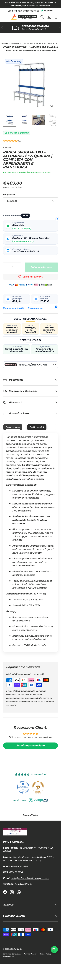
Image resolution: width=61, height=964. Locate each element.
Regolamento (35, 308)
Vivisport (7, 147)
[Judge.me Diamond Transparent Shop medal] (23, 787)
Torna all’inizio (30, 815)
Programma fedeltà (13, 308)
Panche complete (46, 43)
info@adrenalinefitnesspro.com (30, 878)
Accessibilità (8, 956)
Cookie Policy (45, 954)
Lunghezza (9, 194)
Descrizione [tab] (13, 427)
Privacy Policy (30, 954)
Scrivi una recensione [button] (30, 745)
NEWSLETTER (25, 2)
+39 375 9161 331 (24, 883)
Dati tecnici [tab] (37, 427)
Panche (28, 43)
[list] (30, 85)
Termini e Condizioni (12, 954)
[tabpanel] (30, 542)
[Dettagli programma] (56, 307)
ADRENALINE (15, 949)
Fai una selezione (41, 267)
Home (4, 43)
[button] (56, 17)
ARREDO (15, 43)
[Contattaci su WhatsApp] (54, 949)
